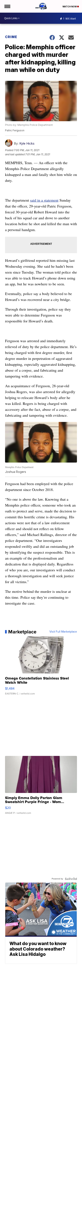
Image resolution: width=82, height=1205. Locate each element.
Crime (11, 37)
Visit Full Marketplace (63, 631)
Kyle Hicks (26, 143)
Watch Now (69, 6)
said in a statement (44, 200)
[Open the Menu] (7, 6)
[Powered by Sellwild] (71, 878)
